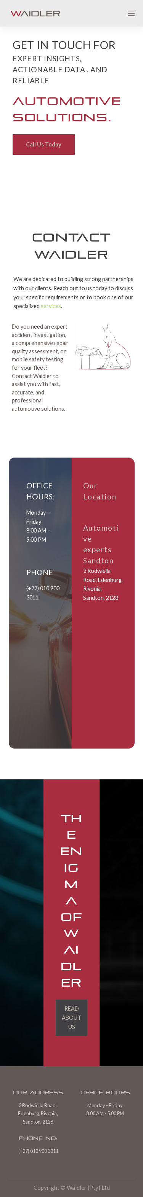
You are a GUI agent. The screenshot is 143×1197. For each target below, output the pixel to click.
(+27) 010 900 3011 (38, 1151)
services (51, 306)
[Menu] (131, 13)
